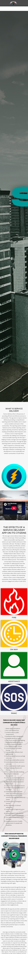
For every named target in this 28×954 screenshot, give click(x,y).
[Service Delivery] (13, 3)
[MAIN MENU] (14, 8)
